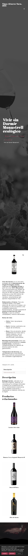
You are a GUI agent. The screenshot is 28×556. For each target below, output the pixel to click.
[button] (23, 255)
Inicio (7, 136)
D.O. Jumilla (11, 364)
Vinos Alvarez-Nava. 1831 (12, 5)
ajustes (21, 550)
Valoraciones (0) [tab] (9, 372)
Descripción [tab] (8, 369)
